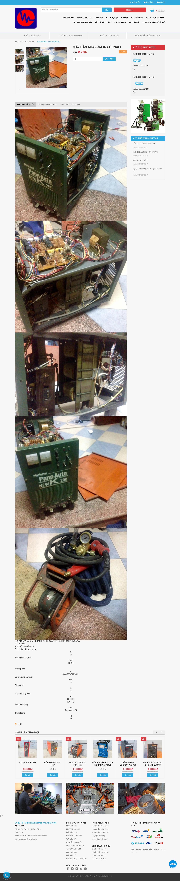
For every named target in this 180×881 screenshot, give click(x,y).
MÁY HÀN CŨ (134, 22)
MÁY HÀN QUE (101, 18)
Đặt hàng (109, 59)
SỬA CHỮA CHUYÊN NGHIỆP (144, 144)
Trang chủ (18, 42)
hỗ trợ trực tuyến (140, 160)
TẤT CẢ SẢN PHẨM (103, 22)
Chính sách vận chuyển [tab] (70, 104)
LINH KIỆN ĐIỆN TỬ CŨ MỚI (153, 22)
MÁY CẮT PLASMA (85, 18)
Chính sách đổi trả (99, 855)
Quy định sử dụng (98, 836)
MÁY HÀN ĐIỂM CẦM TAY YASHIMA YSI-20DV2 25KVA (102, 765)
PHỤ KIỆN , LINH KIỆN (119, 18)
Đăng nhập (149, 2)
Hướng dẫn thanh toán (100, 832)
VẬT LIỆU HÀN (137, 18)
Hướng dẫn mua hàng (100, 829)
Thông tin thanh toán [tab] (47, 104)
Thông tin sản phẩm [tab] (25, 104)
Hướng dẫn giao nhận (100, 826)
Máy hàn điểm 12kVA (27, 762)
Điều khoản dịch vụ (99, 859)
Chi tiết (28, 775)
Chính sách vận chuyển (100, 852)
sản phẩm (136, 2)
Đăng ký (162, 2)
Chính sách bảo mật (99, 849)
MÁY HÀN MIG (120, 22)
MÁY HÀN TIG (68, 18)
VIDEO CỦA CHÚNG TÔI (82, 22)
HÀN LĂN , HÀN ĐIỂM (155, 18)
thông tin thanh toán (99, 839)
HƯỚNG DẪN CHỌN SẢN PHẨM (145, 152)
